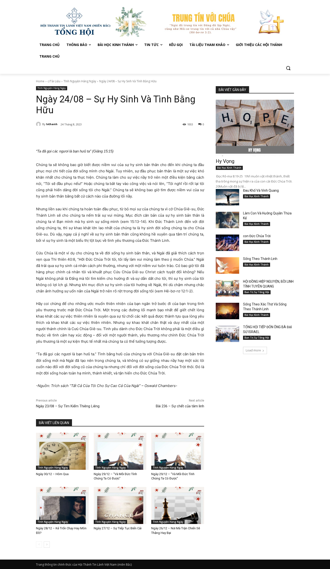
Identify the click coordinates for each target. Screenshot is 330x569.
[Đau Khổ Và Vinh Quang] (227, 197)
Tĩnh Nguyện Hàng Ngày (80, 81)
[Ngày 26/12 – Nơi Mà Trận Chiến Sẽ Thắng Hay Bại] (177, 505)
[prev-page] (39, 544)
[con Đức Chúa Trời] (227, 243)
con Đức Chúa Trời (257, 236)
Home (40, 81)
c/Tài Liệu (54, 81)
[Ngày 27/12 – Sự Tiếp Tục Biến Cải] (120, 505)
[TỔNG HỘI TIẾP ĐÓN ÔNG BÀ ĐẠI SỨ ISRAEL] (227, 334)
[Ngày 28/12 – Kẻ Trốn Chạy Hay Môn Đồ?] (62, 505)
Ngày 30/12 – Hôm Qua (52, 474)
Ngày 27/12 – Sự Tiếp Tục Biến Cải (118, 528)
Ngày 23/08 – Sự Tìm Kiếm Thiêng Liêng (68, 406)
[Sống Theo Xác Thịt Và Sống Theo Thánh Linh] (227, 311)
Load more (253, 350)
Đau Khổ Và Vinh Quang (261, 190)
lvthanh (51, 124)
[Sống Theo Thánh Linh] (227, 265)
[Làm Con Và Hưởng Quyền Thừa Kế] (227, 220)
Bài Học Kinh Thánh (229, 167)
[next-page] (47, 544)
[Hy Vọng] (255, 128)
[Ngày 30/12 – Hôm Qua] (62, 451)
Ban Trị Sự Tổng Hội (256, 292)
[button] (288, 68)
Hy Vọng (226, 161)
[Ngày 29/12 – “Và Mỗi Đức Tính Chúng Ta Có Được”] (120, 451)
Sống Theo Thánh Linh (260, 259)
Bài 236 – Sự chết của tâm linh (180, 406)
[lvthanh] (39, 124)
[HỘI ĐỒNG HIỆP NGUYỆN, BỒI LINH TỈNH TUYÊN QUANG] (227, 288)
